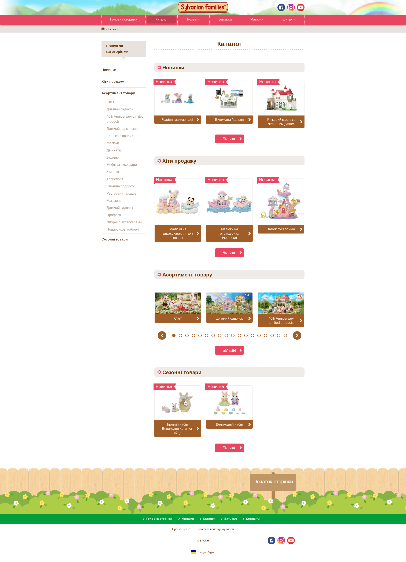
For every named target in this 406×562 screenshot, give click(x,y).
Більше (229, 138)
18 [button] (285, 335)
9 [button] (226, 335)
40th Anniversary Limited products (125, 119)
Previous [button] (162, 335)
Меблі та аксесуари (122, 164)
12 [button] (246, 335)
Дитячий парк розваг (123, 129)
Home (103, 28)
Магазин (256, 19)
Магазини (114, 200)
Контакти (289, 19)
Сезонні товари (115, 239)
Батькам (225, 19)
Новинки (109, 70)
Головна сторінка (123, 19)
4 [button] (193, 335)
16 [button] (272, 335)
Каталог (161, 19)
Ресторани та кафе (121, 193)
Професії (114, 215)
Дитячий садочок (120, 109)
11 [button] (239, 335)
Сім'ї (110, 102)
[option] (178, 210)
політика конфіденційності (216, 529)
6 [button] (206, 335)
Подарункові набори (123, 229)
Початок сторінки (273, 481)
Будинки (113, 157)
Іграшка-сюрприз (120, 136)
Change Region (205, 552)
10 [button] (232, 335)
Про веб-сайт (181, 529)
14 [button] (259, 335)
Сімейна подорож (120, 186)
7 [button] (213, 335)
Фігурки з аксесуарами (124, 222)
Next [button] (297, 335)
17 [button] (278, 335)
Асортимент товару (118, 93)
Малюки (113, 143)
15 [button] (265, 335)
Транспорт (115, 179)
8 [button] (219, 335)
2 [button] (180, 335)
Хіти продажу (113, 81)
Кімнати (113, 172)
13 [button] (252, 335)
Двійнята (114, 150)
